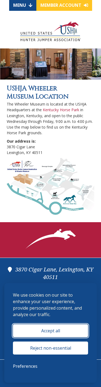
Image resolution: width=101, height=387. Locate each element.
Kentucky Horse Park (61, 109)
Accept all (50, 331)
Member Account (61, 5)
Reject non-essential (50, 348)
